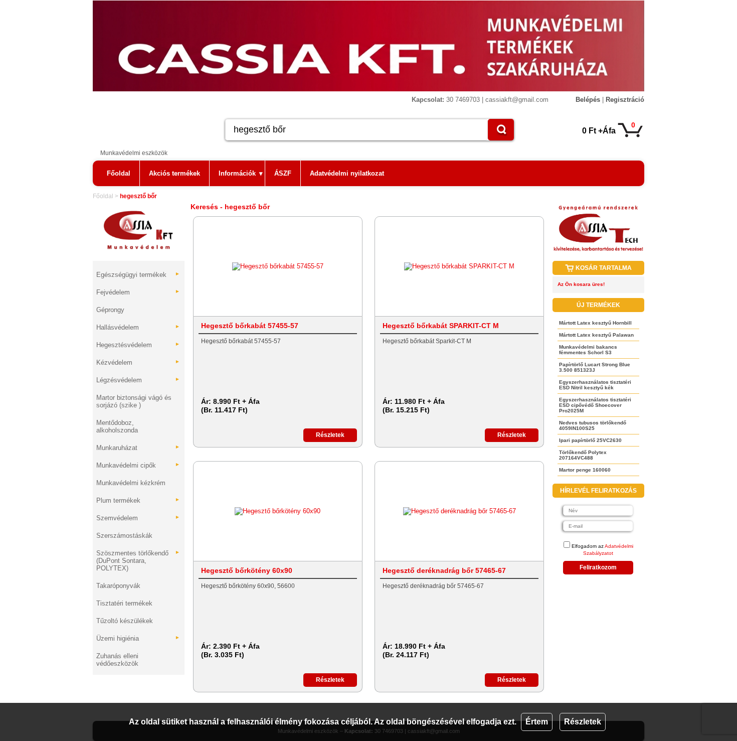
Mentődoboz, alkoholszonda (117, 426)
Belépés (588, 99)
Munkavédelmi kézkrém (130, 483)
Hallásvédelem (138, 327)
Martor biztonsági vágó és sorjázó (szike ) (133, 401)
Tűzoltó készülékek (124, 621)
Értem (536, 721)
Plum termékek (138, 500)
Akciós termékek (174, 173)
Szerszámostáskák (124, 535)
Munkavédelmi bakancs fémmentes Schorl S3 (588, 349)
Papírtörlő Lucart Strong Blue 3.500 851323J (594, 367)
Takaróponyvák (118, 585)
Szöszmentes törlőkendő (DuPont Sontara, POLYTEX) (138, 560)
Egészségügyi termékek (138, 274)
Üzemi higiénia (138, 638)
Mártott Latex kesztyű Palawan (596, 335)
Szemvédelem (138, 518)
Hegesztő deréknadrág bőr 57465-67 (444, 570)
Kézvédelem (138, 362)
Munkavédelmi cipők (138, 465)
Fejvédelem (138, 292)
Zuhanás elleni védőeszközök (117, 659)
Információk (241, 173)
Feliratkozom (598, 567)
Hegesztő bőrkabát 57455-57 (249, 326)
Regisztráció (625, 99)
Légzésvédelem (138, 380)
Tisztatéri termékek (124, 603)
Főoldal (118, 173)
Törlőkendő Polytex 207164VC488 (583, 455)
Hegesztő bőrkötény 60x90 (246, 570)
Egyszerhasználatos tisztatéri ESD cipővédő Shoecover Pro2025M (595, 405)
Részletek (582, 721)
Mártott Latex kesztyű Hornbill (595, 323)
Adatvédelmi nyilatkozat (347, 173)
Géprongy (110, 310)
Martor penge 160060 (585, 470)
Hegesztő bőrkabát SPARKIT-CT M (441, 326)
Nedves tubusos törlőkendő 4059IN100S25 (592, 425)
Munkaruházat (138, 448)
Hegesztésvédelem (138, 345)
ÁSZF (282, 173)
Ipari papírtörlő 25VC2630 (590, 440)
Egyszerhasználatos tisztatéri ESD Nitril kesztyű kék (595, 384)
